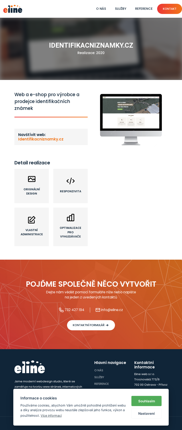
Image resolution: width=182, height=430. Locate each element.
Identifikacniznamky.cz (40, 139)
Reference (144, 8)
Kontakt (169, 9)
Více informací (51, 415)
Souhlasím (146, 401)
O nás (101, 8)
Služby (120, 8)
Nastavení (146, 413)
